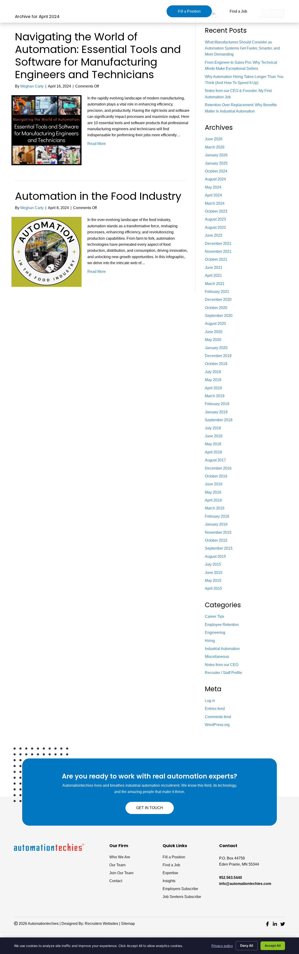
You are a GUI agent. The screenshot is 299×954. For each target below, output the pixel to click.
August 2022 (215, 227)
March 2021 (214, 284)
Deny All (246, 945)
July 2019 (213, 372)
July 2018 (213, 428)
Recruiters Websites (101, 924)
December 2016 (218, 468)
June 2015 (213, 573)
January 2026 (216, 155)
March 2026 (214, 147)
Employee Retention (222, 625)
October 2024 (216, 171)
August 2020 (215, 324)
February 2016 (217, 516)
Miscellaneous (217, 657)
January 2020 (216, 348)
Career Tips (214, 616)
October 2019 (216, 364)
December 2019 (218, 356)
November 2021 (218, 251)
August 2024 (215, 179)
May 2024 (213, 187)
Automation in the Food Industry (98, 196)
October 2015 (216, 540)
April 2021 (213, 275)
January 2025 (216, 163)
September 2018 (218, 420)
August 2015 (215, 556)
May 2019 (213, 380)
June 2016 (213, 484)
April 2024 (213, 195)
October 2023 (216, 211)
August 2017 (215, 460)
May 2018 (213, 444)
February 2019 (217, 404)
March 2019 (214, 396)
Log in (210, 701)
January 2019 (216, 412)
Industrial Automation (222, 649)
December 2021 (218, 244)
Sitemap (128, 924)
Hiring (210, 641)
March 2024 (214, 203)
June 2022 (213, 235)
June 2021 (213, 268)
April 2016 (213, 500)
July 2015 (213, 564)
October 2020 (216, 308)
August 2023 (215, 219)
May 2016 (213, 492)
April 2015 (213, 588)
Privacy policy (222, 946)
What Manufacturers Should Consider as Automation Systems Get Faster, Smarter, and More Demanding (242, 48)
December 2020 (218, 300)
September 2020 (218, 316)
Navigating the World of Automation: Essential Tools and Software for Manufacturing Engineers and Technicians (98, 55)
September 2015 (218, 548)
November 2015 (218, 532)
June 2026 (213, 139)
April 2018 (213, 452)
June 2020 (213, 332)
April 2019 (213, 388)
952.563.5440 (230, 878)
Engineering (215, 633)
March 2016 (214, 508)
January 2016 (216, 524)
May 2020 (213, 340)
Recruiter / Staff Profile (223, 673)
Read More (96, 144)
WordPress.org (217, 725)
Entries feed (215, 709)
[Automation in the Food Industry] (46, 252)
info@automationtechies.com (245, 884)
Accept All (273, 945)
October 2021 (216, 259)
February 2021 (217, 292)
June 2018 (213, 436)
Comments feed (218, 717)
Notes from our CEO (221, 665)
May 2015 (213, 580)
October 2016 (216, 476)
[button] (189, 11)
